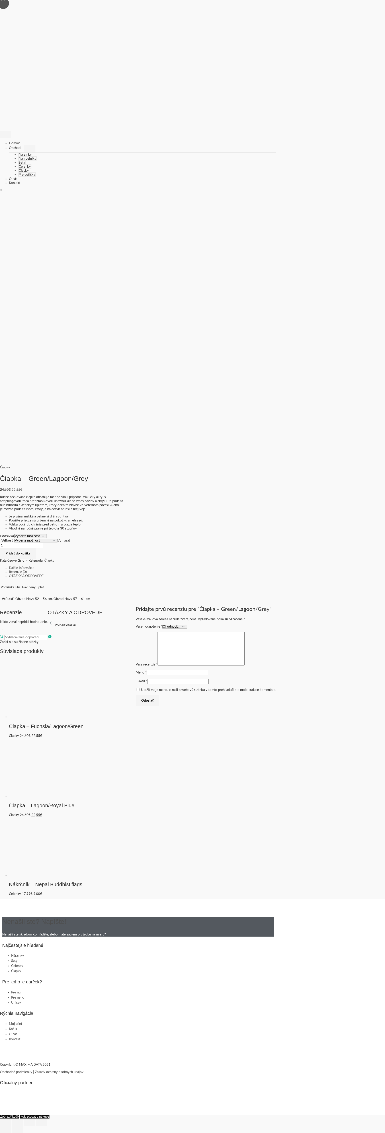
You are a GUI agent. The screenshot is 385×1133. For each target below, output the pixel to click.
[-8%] (38, 717)
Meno (141, 672)
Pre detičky (27, 174)
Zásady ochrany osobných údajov (59, 1072)
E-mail (141, 681)
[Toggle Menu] (29, 148)
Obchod (14, 148)
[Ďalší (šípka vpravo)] (17, 1129)
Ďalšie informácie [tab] (21, 568)
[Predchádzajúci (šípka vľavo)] (5, 1129)
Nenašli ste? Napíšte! (34, 921)
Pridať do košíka (18, 553)
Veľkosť (7, 540)
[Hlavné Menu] (5, 134)
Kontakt (14, 183)
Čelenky (25, 166)
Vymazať (63, 540)
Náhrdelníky (27, 158)
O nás (13, 179)
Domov (14, 143)
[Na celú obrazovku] (17, 1122)
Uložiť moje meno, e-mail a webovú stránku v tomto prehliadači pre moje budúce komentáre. (208, 690)
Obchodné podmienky (16, 1072)
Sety (22, 162)
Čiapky (24, 170)
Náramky (25, 154)
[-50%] (38, 875)
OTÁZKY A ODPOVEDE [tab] (26, 576)
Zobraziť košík (9, 1116)
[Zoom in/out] (5, 1122)
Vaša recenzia (147, 664)
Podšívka (7, 536)
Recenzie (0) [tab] (18, 572)
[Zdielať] (29, 1122)
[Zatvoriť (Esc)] (41, 1122)
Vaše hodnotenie (149, 626)
